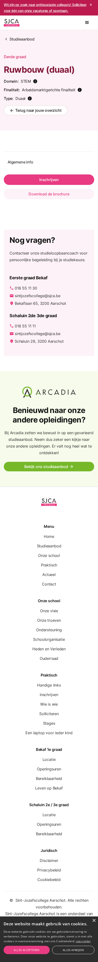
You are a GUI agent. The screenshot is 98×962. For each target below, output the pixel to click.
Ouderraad (49, 658)
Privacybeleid (49, 870)
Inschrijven (49, 694)
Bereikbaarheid (49, 778)
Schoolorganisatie (49, 639)
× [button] (94, 920)
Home (49, 536)
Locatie (49, 759)
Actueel (49, 574)
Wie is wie (49, 704)
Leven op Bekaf (49, 788)
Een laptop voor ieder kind (48, 732)
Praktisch (49, 565)
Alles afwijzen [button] (73, 950)
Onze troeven (49, 620)
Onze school (49, 555)
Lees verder (83, 941)
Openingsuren (49, 769)
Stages (49, 723)
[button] (87, 22)
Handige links (49, 685)
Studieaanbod (22, 39)
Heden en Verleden (49, 648)
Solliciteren (49, 713)
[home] (12, 22)
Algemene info (20, 162)
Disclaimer (49, 860)
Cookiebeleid (49, 879)
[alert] (49, 939)
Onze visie (49, 610)
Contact (49, 584)
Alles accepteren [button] (26, 950)
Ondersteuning (49, 629)
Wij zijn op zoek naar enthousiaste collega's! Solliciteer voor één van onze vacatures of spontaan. (45, 8)
